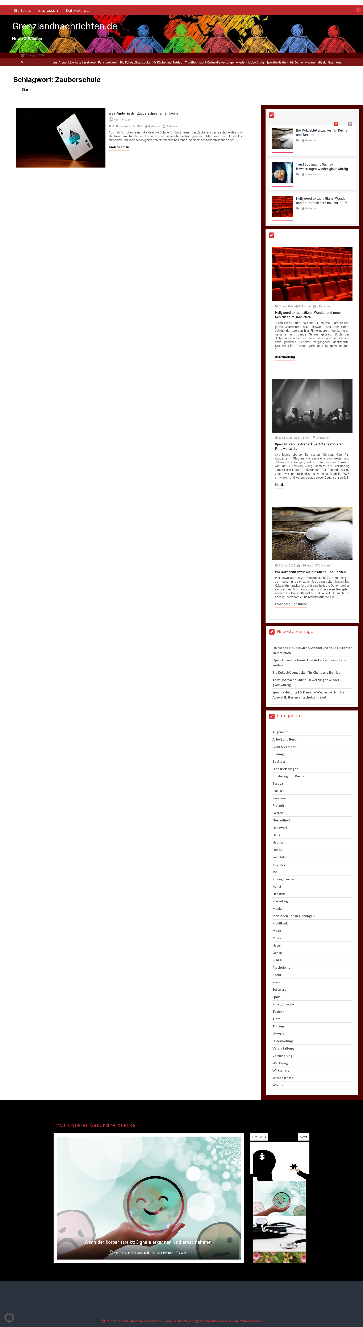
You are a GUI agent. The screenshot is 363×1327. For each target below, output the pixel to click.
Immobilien (280, 857)
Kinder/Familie (119, 147)
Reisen (277, 982)
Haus (276, 835)
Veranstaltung (283, 1048)
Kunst (276, 886)
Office (277, 953)
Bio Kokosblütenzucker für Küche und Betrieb (106, 62)
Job (275, 872)
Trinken (278, 1026)
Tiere (276, 1019)
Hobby (277, 850)
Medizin (278, 908)
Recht (276, 975)
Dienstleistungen (285, 769)
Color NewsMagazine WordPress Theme (203, 1321)
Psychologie (281, 967)
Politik (277, 960)
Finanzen (279, 798)
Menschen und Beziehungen (293, 916)
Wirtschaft (280, 1070)
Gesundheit (281, 820)
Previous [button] (259, 1137)
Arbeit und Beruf (285, 739)
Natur (276, 945)
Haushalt (279, 842)
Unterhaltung (285, 357)
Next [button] (303, 1137)
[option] (106, 62)
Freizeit (278, 805)
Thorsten (124, 119)
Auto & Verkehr (284, 747)
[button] (9, 1318)
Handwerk (280, 827)
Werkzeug (280, 1063)
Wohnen (278, 1085)
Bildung (278, 754)
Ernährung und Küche (291, 604)
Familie (277, 791)
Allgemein (279, 732)
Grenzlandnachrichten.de (64, 26)
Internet (278, 864)
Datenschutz (78, 10)
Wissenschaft (282, 1078)
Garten (277, 813)
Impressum (48, 10)
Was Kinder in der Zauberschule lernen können (144, 113)
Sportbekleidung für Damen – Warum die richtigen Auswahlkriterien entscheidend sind (281, 62)
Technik (278, 1011)
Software (279, 989)
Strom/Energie (283, 1004)
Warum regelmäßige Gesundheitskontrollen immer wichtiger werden (148, 1242)
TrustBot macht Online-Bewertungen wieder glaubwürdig (179, 62)
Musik (279, 485)
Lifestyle (279, 894)
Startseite (22, 10)
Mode (276, 930)
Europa (277, 783)
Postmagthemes (250, 1321)
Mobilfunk (280, 923)
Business (278, 761)
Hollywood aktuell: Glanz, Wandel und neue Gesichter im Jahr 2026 (321, 199)
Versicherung (282, 1056)
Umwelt (278, 1033)
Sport (276, 997)
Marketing (280, 901)
